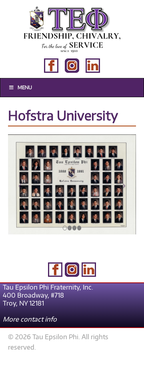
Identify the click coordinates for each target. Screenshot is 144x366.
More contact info (30, 319)
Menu (25, 87)
